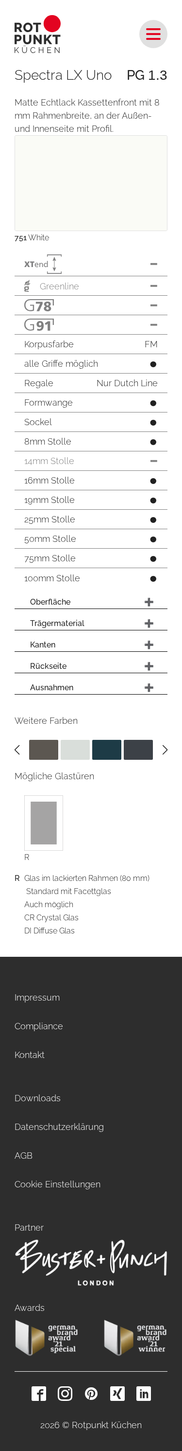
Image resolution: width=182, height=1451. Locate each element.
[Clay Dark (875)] (43, 749)
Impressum (37, 997)
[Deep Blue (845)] (106, 749)
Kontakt (30, 1055)
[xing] (117, 1393)
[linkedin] (143, 1393)
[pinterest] (91, 1393)
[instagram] (65, 1393)
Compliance (39, 1026)
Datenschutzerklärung (59, 1127)
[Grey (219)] (138, 749)
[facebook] (39, 1393)
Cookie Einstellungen (57, 1184)
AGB (24, 1155)
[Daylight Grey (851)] (75, 749)
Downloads (38, 1098)
